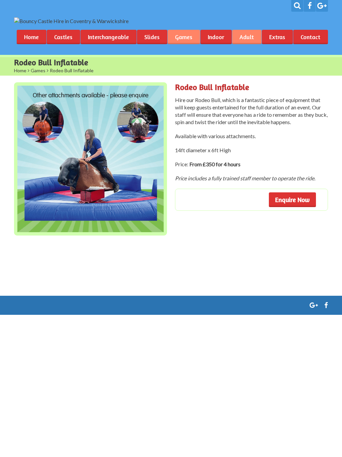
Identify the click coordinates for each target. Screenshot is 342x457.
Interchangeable (108, 36)
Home (31, 36)
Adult (246, 36)
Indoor (216, 36)
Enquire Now (292, 199)
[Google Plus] (322, 6)
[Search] (297, 6)
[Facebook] (310, 6)
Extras (277, 36)
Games (183, 36)
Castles (63, 36)
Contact (310, 36)
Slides (152, 36)
